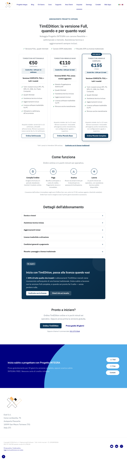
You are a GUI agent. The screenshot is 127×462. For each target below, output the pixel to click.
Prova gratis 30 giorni (75, 325)
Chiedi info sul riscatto (60, 293)
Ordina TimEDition (51, 325)
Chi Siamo (41, 5)
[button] (3, 456)
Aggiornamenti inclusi (32, 230)
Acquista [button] (79, 5)
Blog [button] (32, 5)
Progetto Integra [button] (22, 5)
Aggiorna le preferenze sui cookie (13, 450)
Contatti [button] (98, 5)
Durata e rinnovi (30, 215)
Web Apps (107, 5)
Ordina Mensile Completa (96, 136)
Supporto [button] (58, 5)
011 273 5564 (75, 331)
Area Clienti (69, 5)
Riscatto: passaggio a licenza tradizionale (40, 251)
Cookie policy (17, 448)
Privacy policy (8, 448)
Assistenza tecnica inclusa (34, 223)
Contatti (112, 372)
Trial (113, 359)
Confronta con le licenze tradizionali (77, 145)
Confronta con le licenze (37, 293)
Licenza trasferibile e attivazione (36, 237)
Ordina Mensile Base (65, 136)
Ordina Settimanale (33, 136)
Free (113, 366)
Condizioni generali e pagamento (36, 244)
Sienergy (89, 5)
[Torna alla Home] (8, 4)
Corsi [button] (50, 5)
